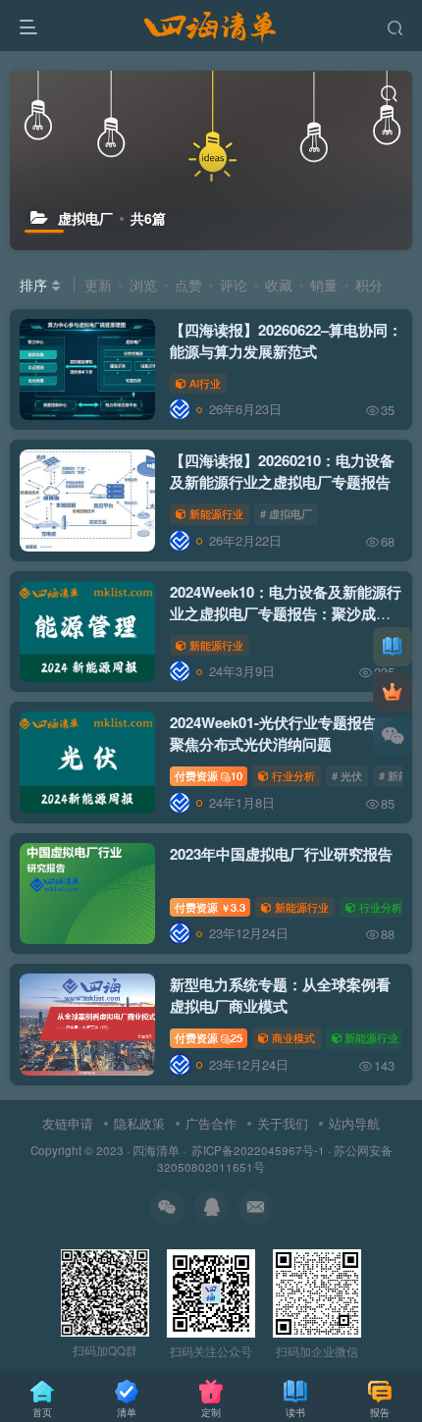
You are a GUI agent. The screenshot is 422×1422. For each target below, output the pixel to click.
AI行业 (205, 383)
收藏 (278, 284)
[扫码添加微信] (392, 737)
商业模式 (293, 1037)
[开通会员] (392, 691)
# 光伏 (347, 775)
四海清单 (156, 1150)
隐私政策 (139, 1123)
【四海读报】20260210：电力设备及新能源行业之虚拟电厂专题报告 (282, 471)
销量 (324, 284)
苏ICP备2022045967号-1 (256, 1150)
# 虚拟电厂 (286, 513)
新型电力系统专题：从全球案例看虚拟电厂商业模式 (280, 995)
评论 (233, 284)
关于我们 (282, 1123)
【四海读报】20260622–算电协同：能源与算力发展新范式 (286, 340)
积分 (369, 284)
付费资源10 (208, 775)
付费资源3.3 (210, 907)
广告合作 (211, 1123)
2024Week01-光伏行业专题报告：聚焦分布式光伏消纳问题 (281, 733)
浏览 (143, 284)
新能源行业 (216, 513)
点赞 (188, 284)
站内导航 (354, 1123)
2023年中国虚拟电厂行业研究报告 (281, 854)
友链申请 (67, 1123)
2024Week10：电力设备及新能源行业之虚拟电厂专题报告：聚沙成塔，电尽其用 (285, 613)
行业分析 (293, 775)
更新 (98, 284)
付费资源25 (208, 1037)
